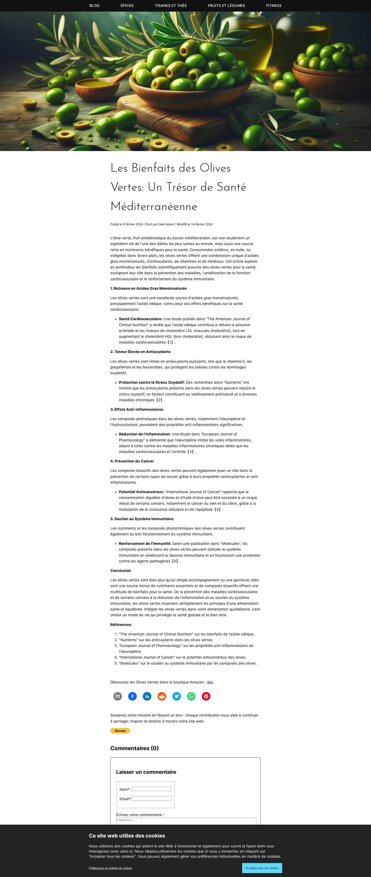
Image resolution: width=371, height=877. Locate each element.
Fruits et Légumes (226, 5)
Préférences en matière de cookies (110, 868)
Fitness (273, 5)
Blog (95, 5)
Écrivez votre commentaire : (140, 815)
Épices (127, 5)
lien (210, 682)
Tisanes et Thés (171, 5)
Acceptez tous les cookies (262, 868)
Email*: (126, 799)
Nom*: (125, 789)
